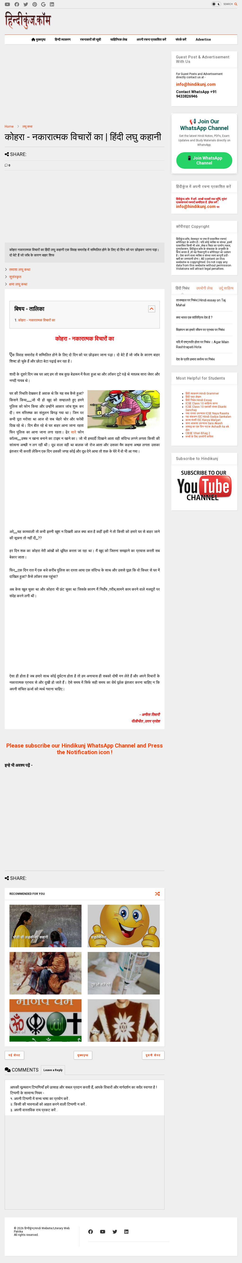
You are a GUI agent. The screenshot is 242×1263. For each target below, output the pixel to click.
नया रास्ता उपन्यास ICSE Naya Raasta (207, 413)
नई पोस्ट (14, 1055)
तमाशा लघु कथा (19, 269)
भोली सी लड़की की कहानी (30, 937)
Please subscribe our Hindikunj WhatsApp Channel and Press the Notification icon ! (84, 749)
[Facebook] (16, 4)
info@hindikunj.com (196, 84)
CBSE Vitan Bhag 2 (198, 433)
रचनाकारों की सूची (90, 39)
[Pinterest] (34, 4)
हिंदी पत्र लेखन (193, 396)
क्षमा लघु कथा (18, 284)
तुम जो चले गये (101, 984)
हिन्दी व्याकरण (63, 39)
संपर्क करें (181, 39)
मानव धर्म (19, 1031)
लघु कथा (27, 126)
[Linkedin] (52, 4)
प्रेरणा (95, 1031)
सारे (73, 432)
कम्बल (17, 984)
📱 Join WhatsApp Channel (204, 160)
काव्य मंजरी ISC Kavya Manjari (203, 420)
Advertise (203, 39)
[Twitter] (25, 4)
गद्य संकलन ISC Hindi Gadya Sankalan (208, 416)
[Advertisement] (151, 21)
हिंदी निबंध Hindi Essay (199, 400)
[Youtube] (7, 4)
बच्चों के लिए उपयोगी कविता (199, 436)
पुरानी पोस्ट (153, 1055)
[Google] (43, 4)
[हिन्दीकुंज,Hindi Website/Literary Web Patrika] (28, 28)
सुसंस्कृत (15, 277)
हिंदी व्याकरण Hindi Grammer (202, 393)
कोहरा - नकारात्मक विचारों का (36, 320)
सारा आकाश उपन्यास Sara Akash (204, 423)
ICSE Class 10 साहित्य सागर (202, 403)
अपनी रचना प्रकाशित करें (151, 39)
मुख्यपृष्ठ (40, 39)
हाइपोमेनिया (99, 937)
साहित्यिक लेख (118, 39)
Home (9, 126)
